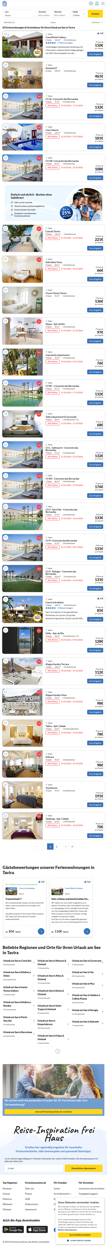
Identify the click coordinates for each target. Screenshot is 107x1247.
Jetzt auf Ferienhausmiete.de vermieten (53, 1111)
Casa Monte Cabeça (56, 37)
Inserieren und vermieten (91, 1188)
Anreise (42, 12)
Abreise (58, 12)
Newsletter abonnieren (84, 1168)
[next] (66, 846)
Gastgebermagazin (88, 1193)
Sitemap (7, 1209)
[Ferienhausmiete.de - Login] (98, 3)
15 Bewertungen (65, 608)
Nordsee (7, 1188)
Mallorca (7, 1198)
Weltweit (7, 1204)
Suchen (95, 13)
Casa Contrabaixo (55, 602)
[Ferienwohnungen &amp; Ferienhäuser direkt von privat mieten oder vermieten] (4, 3)
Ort (6, 12)
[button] (104, 3)
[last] (72, 846)
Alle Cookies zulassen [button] (80, 1235)
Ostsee (6, 1193)
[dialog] (79, 1221)
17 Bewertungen (65, 43)
